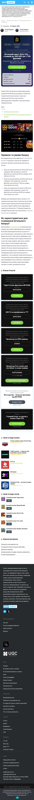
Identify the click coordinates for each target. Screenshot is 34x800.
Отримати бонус (16, 67)
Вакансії (5, 631)
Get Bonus (17, 295)
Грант (4, 674)
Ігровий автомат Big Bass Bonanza (16, 528)
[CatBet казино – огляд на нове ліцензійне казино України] (5, 458)
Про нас (5, 622)
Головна (3, 20)
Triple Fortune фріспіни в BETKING (17, 285)
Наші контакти (7, 628)
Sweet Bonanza (7, 729)
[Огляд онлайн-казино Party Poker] (5, 447)
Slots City (6, 744)
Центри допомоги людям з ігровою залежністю (15, 552)
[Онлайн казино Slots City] (17, 39)
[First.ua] (5, 468)
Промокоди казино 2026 (17, 283)
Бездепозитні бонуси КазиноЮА (12, 689)
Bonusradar (17, 779)
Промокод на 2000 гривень (17, 339)
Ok (17, 797)
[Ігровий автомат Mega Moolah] (3, 508)
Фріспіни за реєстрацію (10, 683)
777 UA (5, 741)
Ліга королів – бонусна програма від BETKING (17, 396)
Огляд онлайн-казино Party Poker (20, 441)
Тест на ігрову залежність (10, 712)
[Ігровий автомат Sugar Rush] (3, 500)
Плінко (5, 720)
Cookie (5, 768)
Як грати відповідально (8, 554)
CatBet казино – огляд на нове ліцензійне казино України (19, 452)
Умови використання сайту (11, 765)
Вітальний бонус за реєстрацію (19, 281)
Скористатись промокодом (17, 380)
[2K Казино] (5, 478)
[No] (32, 794)
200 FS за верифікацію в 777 (17, 312)
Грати (9, 500)
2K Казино (13, 472)
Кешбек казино (19, 392)
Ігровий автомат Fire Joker (14, 521)
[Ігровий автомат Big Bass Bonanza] (3, 531)
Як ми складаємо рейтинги (11, 625)
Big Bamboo (6, 726)
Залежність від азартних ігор (9, 544)
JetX (4, 732)
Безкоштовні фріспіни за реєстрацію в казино (17, 52)
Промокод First (7, 686)
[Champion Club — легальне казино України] (5, 489)
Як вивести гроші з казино (11, 669)
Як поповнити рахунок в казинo (12, 671)
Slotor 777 (6, 746)
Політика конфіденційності (11, 762)
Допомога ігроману (7, 549)
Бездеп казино (7, 680)
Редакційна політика (9, 760)
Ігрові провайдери (8, 677)
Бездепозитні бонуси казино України (17, 50)
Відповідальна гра (8, 697)
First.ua (12, 461)
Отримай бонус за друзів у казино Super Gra (17, 417)
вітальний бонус (15, 227)
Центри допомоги (8, 709)
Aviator (5, 723)
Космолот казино (8, 749)
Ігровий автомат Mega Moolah (15, 505)
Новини (5, 666)
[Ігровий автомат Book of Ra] (3, 516)
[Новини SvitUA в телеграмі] (28, 2)
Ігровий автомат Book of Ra (14, 513)
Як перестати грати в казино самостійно (13, 547)
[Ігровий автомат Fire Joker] (3, 524)
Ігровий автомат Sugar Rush (15, 497)
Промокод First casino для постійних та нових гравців (17, 367)
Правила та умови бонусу (11, 112)
